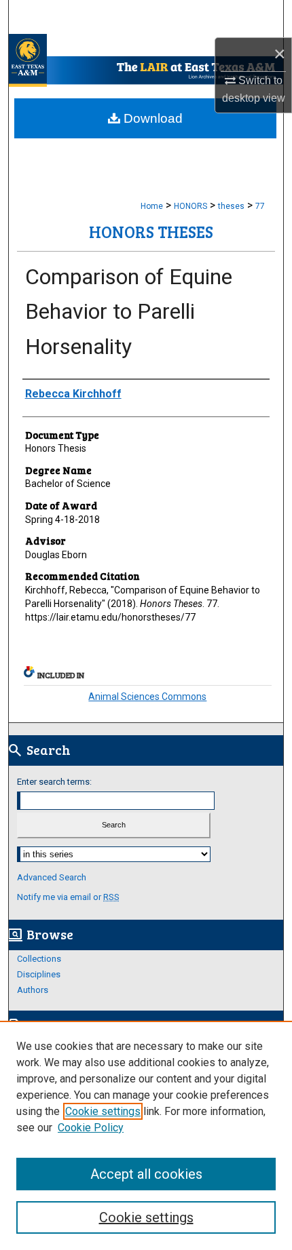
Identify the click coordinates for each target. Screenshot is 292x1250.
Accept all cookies (146, 1174)
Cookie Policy (91, 1127)
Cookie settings (103, 1111)
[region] (146, 1135)
